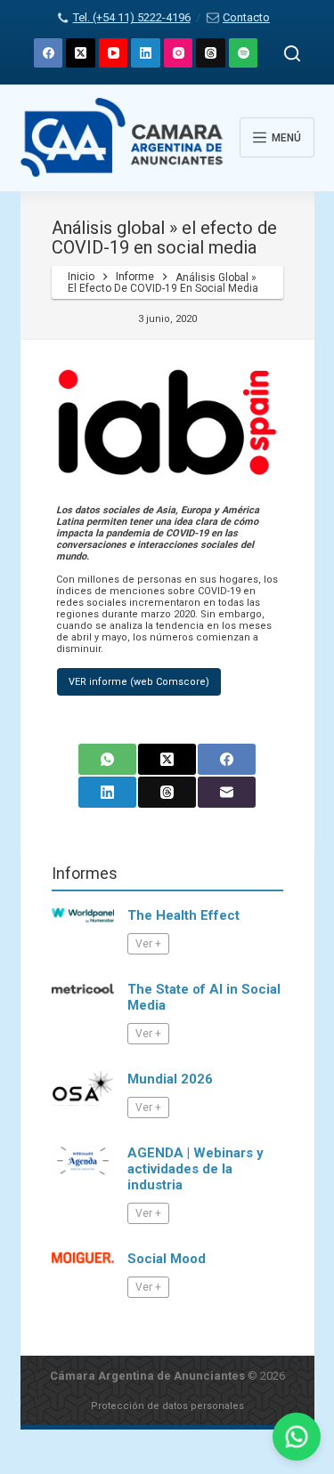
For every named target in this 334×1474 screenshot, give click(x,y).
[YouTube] (113, 53)
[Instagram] (178, 53)
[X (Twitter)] (80, 53)
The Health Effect (183, 915)
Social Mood (166, 1259)
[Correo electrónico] (227, 792)
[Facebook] (48, 53)
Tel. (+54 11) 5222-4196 (131, 17)
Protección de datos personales (167, 1406)
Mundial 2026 (170, 1079)
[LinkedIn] (145, 53)
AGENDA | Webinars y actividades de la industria (195, 1169)
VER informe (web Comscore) (139, 682)
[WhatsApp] (107, 759)
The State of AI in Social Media (204, 997)
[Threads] (210, 53)
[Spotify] (243, 53)
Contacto (246, 17)
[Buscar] (292, 53)
